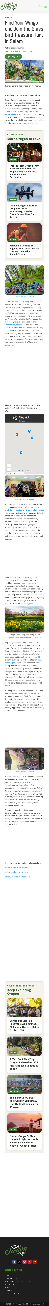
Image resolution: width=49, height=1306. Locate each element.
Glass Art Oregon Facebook (17, 877)
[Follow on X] (19, 1262)
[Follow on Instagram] (24, 1262)
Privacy (10, 1284)
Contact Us (12, 1293)
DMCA (9, 1290)
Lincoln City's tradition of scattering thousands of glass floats (24, 510)
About (9, 1275)
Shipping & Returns (18, 1281)
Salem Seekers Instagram (16, 872)
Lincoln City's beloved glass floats (22, 111)
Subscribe (24, 963)
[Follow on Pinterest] (30, 1262)
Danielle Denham (14, 51)
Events (8, 18)
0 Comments (28, 51)
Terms (9, 1287)
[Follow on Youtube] (35, 1262)
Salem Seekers (11, 114)
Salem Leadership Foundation (25, 693)
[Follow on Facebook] (14, 1262)
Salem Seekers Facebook (24, 297)
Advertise (11, 1278)
